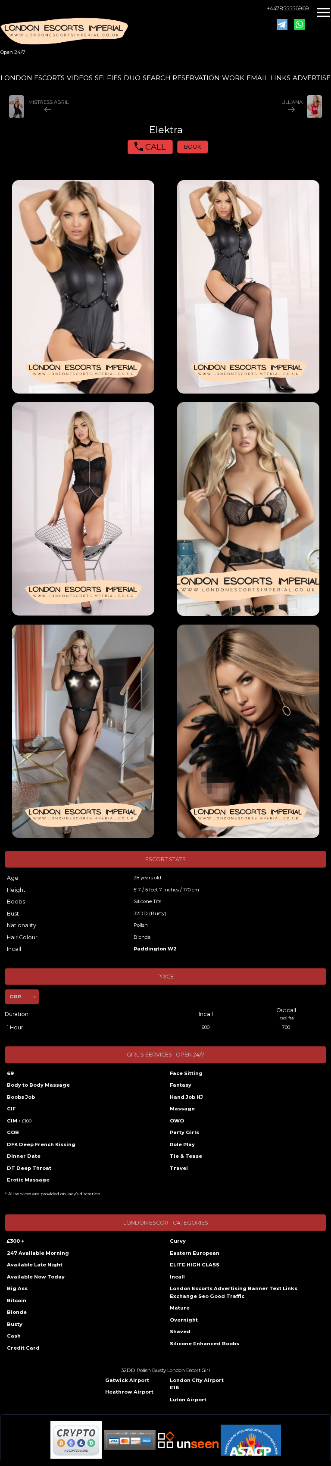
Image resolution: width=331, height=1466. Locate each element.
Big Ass (17, 1288)
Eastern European (194, 1253)
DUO (132, 78)
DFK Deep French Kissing (41, 1144)
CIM (19, 1121)
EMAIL (257, 78)
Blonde (17, 1312)
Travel (179, 1168)
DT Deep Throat (29, 1168)
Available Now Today (36, 1277)
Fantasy (180, 1085)
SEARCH (157, 78)
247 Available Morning (38, 1253)
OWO (177, 1121)
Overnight (184, 1320)
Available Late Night (34, 1265)
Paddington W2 (155, 949)
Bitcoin (16, 1300)
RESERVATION (196, 78)
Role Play (182, 1144)
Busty (14, 1324)
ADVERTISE (312, 78)
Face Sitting (186, 1073)
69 (10, 1073)
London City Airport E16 (197, 1384)
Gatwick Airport (127, 1380)
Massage (182, 1109)
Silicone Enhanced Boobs (204, 1344)
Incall (177, 1277)
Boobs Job (21, 1097)
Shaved (180, 1331)
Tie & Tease (186, 1156)
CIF (11, 1109)
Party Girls (184, 1132)
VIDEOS (80, 78)
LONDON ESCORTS (32, 78)
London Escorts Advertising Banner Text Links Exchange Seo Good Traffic (233, 1292)
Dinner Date (24, 1156)
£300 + (15, 1241)
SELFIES (108, 78)
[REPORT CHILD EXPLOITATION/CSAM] (251, 1440)
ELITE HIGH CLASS (194, 1265)
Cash (14, 1336)
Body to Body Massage (38, 1085)
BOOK (192, 147)
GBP (15, 997)
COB (13, 1132)
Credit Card (23, 1348)
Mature (180, 1308)
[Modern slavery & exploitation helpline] (188, 1440)
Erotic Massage (28, 1180)
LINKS (280, 78)
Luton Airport (188, 1400)
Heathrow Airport (129, 1392)
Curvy (178, 1241)
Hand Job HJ (186, 1097)
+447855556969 (288, 8)
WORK (233, 78)
